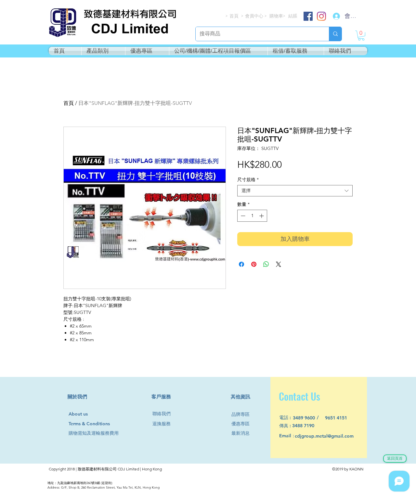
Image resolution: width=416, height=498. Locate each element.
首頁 (68, 103)
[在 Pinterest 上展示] (254, 264)
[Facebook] (308, 16)
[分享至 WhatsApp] (266, 264)
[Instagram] (321, 16)
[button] (361, 36)
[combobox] (295, 190)
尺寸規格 (248, 179)
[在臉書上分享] (241, 264)
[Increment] (262, 215)
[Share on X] (278, 264)
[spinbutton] (252, 215)
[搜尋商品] (335, 34)
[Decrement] (242, 215)
